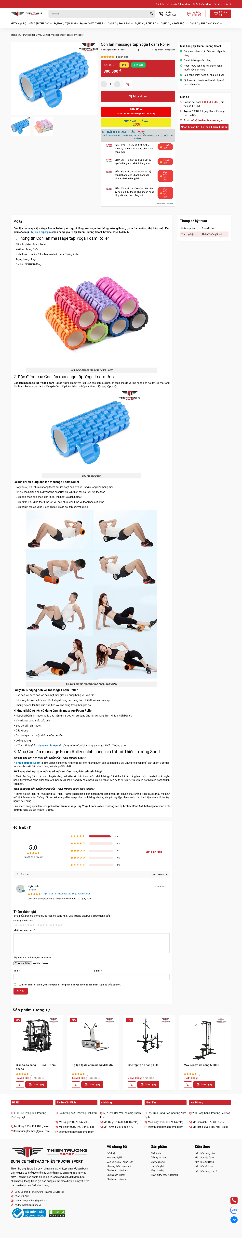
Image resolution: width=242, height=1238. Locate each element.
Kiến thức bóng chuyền (206, 1171)
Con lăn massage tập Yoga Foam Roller (69, 893)
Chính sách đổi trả (116, 1175)
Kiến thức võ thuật (204, 1166)
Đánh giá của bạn (23, 920)
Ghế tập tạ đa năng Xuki (143, 1065)
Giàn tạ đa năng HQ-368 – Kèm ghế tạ (36, 1067)
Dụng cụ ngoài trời (173, 23)
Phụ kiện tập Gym (40, 232)
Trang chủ (16, 35)
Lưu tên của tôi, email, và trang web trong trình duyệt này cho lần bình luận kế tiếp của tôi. (70, 984)
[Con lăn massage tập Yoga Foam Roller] (46, 893)
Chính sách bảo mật (117, 1179)
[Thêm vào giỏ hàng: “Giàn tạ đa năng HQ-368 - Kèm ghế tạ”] (20, 1084)
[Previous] (17, 78)
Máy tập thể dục (39, 23)
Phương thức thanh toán (119, 1166)
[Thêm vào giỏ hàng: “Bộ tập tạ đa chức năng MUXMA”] (76, 1084)
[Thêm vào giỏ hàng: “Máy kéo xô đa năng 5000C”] (188, 1084)
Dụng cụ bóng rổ (145, 23)
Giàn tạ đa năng (159, 1157)
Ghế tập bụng (158, 1162)
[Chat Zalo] (230, 1210)
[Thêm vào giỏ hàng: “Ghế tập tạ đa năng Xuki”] (132, 1084)
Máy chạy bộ (18, 23)
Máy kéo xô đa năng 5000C (201, 1065)
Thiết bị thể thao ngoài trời (164, 1175)
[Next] (92, 78)
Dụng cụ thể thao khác (205, 23)
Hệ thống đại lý (114, 1157)
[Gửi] (151, 14)
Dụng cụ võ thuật (91, 23)
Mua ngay (39, 1084)
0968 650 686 (22, 1196)
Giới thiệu (160, 4)
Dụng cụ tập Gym (65, 23)
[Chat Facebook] (230, 1220)
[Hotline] (230, 1200)
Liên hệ (228, 4)
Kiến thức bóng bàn (205, 1153)
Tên (16, 970)
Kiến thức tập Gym (204, 1157)
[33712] (127, 84)
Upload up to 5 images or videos (32, 957)
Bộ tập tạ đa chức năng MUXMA (92, 1065)
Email (98, 970)
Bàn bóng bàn (158, 1166)
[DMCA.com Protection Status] (57, 1213)
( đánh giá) (121, 57)
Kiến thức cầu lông (204, 1162)
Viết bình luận (154, 851)
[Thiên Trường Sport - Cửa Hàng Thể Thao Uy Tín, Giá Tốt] (27, 14)
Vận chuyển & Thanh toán (178, 4)
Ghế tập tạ (156, 1153)
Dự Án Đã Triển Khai (202, 4)
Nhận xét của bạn (24, 930)
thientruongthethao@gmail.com (31, 1200)
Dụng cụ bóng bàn (119, 23)
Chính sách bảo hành (117, 1170)
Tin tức (217, 4)
